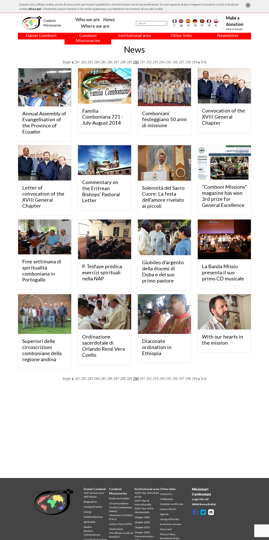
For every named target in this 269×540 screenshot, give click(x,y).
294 (162, 62)
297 (181, 62)
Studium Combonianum (92, 532)
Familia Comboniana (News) (120, 509)
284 (97, 62)
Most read (165, 529)
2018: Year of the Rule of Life (146, 494)
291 (142, 62)
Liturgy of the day (169, 519)
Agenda (164, 514)
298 (188, 62)
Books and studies (119, 498)
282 (84, 62)
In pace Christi (168, 509)
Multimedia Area (93, 516)
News (109, 19)
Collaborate (166, 499)
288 (123, 62)
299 (194, 62)
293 (155, 62)
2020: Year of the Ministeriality (143, 510)
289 (129, 62)
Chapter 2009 (142, 522)
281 (77, 62)
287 (116, 62)
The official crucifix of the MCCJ (121, 534)
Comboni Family (93, 506)
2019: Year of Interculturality (142, 502)
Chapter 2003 (142, 517)
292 (149, 62)
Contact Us (166, 494)
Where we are (95, 26)
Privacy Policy (167, 534)
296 (175, 62)
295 (168, 62)
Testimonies (116, 529)
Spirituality (89, 521)
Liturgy (87, 511)
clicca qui (34, 8)
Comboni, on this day (171, 504)
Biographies (90, 501)
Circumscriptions (119, 503)
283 (90, 62)
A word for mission (170, 524)
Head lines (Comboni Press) (121, 517)
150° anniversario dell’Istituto (94, 494)
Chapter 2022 (142, 532)
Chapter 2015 (142, 527)
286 (110, 62)
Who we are (87, 19)
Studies (88, 526)
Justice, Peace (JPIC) (120, 524)
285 (103, 62)
